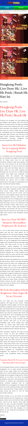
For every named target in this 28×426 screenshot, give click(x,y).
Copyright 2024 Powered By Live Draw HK (14, 422)
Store (1, 11)
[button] (3, 419)
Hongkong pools (4, 120)
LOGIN (7, 8)
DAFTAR (21, 8)
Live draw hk (3, 230)
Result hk (2, 367)
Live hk (2, 156)
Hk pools (2, 301)
